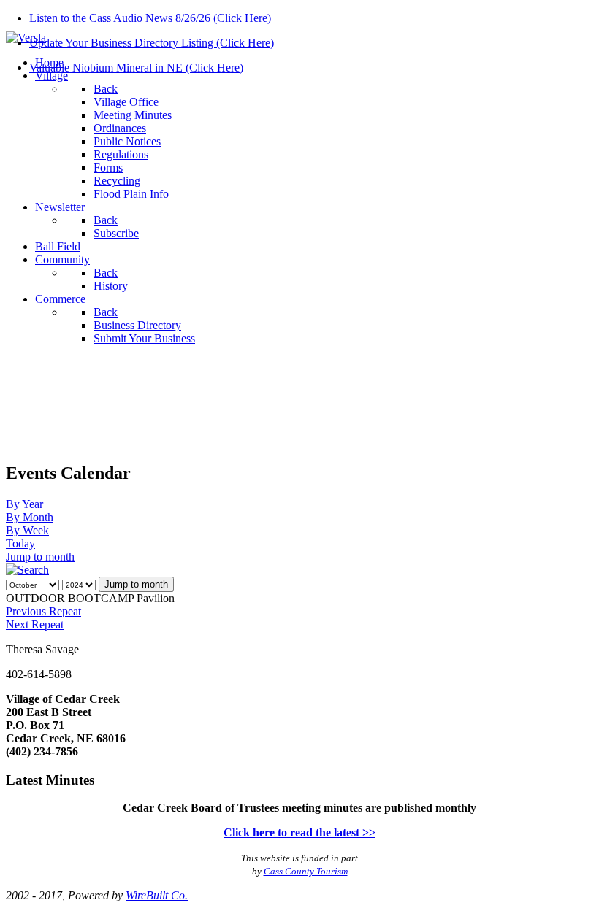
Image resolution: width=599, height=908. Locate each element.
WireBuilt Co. (157, 895)
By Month (29, 517)
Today (20, 543)
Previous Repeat (43, 611)
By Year (24, 504)
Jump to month (40, 556)
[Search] (27, 569)
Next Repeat (35, 624)
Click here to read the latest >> (299, 832)
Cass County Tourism (306, 871)
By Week (27, 530)
